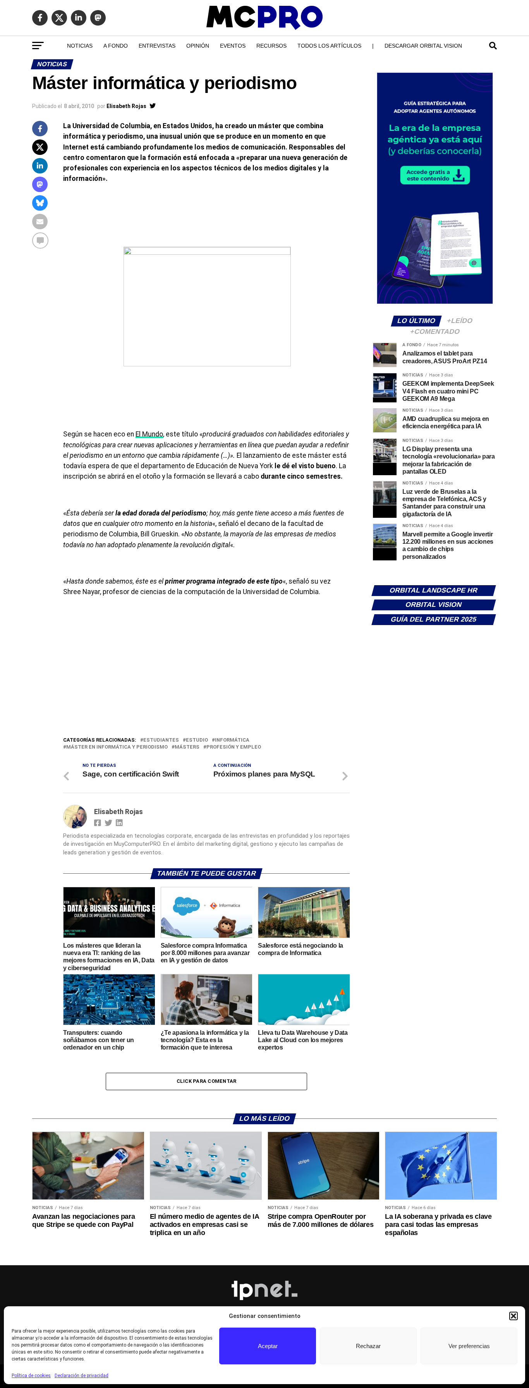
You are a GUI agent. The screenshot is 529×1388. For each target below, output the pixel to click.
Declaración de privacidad (81, 1375)
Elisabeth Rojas (126, 106)
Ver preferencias (469, 1346)
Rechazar (368, 1346)
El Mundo (149, 434)
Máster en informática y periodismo (117, 747)
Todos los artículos (329, 46)
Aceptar (268, 1346)
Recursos (271, 46)
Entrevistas (157, 46)
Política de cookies (31, 1375)
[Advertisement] (206, 678)
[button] (513, 1316)
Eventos (233, 46)
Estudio (197, 740)
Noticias (80, 46)
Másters (187, 747)
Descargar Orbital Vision (423, 46)
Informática (232, 740)
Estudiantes (161, 740)
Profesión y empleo (233, 747)
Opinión (197, 46)
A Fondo (115, 46)
